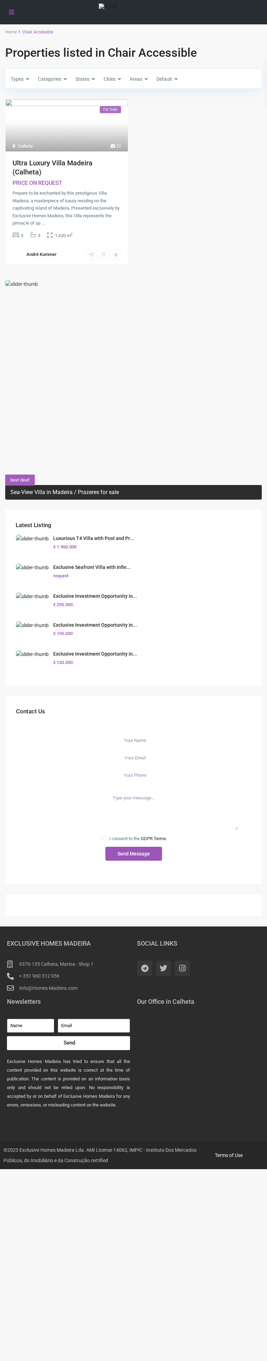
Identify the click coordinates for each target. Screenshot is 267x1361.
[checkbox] (103, 837)
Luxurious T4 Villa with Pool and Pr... (93, 538)
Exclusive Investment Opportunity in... (95, 596)
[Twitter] (163, 968)
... (42, 223)
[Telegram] (144, 968)
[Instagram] (182, 968)
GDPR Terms (153, 838)
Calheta (25, 146)
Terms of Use (229, 1155)
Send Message (134, 854)
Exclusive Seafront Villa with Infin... (92, 567)
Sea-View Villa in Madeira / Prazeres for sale (64, 492)
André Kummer (41, 254)
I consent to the (137, 838)
